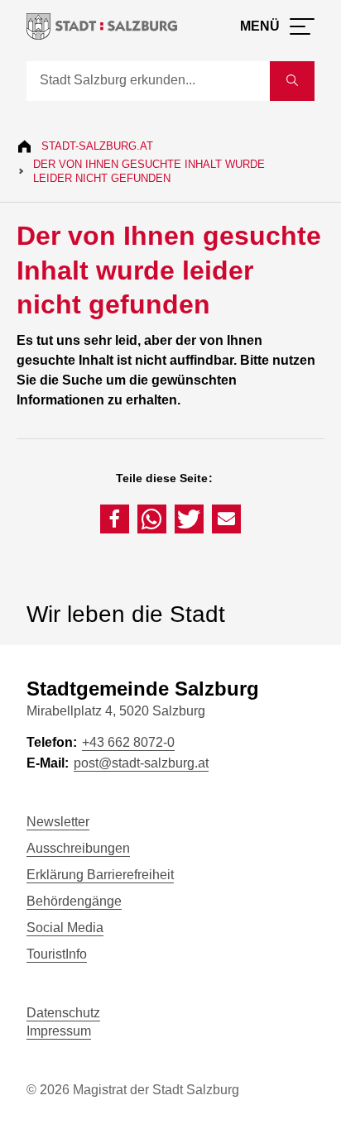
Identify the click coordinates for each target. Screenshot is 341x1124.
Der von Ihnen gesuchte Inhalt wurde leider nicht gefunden (149, 171)
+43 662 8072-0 (128, 742)
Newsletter (57, 822)
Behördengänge (74, 901)
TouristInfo (56, 954)
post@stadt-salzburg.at (141, 763)
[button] (114, 519)
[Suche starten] (292, 81)
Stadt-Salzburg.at (97, 146)
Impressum (58, 1031)
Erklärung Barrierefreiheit (100, 875)
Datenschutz (63, 1013)
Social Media (64, 928)
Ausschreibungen (78, 848)
